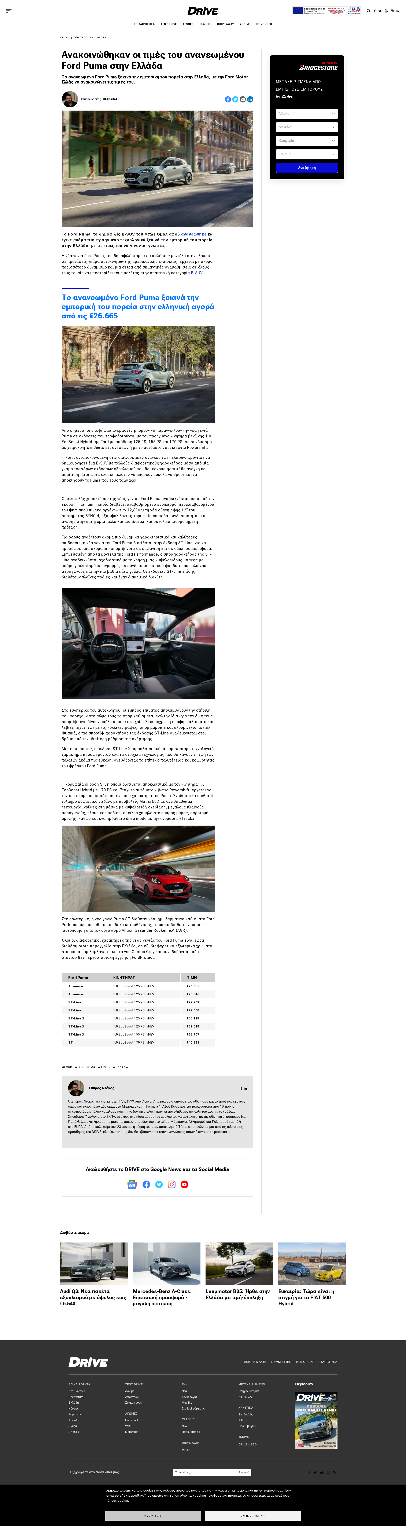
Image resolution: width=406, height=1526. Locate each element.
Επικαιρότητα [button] (79, 1384)
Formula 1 (132, 1420)
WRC (128, 1426)
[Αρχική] (203, 11)
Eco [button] (184, 1384)
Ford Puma (87, 1067)
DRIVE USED (264, 24)
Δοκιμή (129, 1391)
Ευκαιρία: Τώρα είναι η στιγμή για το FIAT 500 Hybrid (306, 1297)
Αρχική (65, 37)
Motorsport (132, 1431)
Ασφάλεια (75, 1420)
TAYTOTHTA (329, 1361)
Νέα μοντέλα (77, 1391)
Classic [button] (188, 1419)
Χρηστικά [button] (246, 1407)
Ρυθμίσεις (153, 1515)
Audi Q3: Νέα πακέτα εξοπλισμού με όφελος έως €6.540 (93, 1297)
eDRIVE (245, 24)
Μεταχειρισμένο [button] (252, 1384)
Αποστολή (132, 1397)
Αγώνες (188, 24)
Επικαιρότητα (144, 24)
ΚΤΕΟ (243, 1420)
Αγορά (101, 37)
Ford (68, 1067)
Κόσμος (73, 1408)
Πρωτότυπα (76, 1397)
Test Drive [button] (134, 1384)
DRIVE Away (225, 24)
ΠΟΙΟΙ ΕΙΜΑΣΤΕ (255, 1361)
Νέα (184, 1391)
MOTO (186, 1450)
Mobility (187, 1402)
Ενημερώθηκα (253, 1515)
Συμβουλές (246, 1397)
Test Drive (168, 24)
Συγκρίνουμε (133, 1402)
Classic (205, 24)
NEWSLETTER (281, 1361)
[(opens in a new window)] (376, 10)
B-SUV (196, 273)
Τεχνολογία (76, 1414)
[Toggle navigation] (9, 11)
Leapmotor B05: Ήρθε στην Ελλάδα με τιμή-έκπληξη (238, 1294)
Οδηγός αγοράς (249, 1391)
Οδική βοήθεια (248, 1426)
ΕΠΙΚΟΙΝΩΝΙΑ (306, 1361)
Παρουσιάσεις (191, 1431)
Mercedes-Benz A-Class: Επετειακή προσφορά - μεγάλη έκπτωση (162, 1297)
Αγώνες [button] (131, 1413)
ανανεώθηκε (194, 234)
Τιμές (106, 1067)
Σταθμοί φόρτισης (193, 1408)
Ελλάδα (122, 1067)
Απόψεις (74, 1431)
